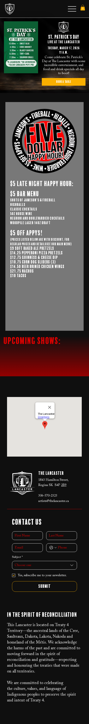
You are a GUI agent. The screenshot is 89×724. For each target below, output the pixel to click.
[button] (82, 7)
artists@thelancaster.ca (53, 501)
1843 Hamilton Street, (53, 480)
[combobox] (44, 565)
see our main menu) (59, 244)
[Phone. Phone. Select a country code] (53, 547)
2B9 (63, 485)
